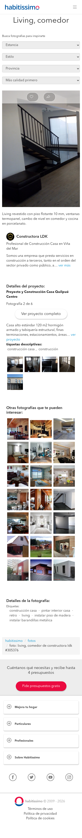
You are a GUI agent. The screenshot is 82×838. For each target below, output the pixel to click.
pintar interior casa (55, 610)
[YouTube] (50, 778)
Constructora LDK (32, 237)
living (26, 615)
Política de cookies (40, 818)
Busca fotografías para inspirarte (23, 36)
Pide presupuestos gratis (41, 686)
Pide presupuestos (41, 831)
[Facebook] (13, 778)
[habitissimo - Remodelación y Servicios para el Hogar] (21, 7)
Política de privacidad (40, 814)
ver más (64, 265)
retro (13, 615)
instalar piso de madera (52, 615)
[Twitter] (31, 778)
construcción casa (21, 349)
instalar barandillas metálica (30, 620)
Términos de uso (40, 809)
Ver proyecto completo (41, 314)
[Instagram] (69, 778)
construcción (48, 349)
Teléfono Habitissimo (19, 787)
